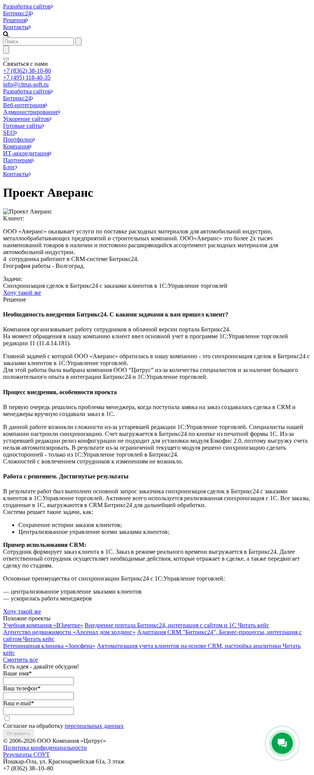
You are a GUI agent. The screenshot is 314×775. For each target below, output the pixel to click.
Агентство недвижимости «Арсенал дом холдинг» (69, 632)
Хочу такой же (22, 292)
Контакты (16, 27)
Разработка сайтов (27, 6)
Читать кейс (253, 625)
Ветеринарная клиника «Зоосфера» (49, 646)
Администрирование (30, 112)
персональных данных (94, 726)
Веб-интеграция (24, 105)
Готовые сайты (22, 125)
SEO (9, 132)
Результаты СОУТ (26, 754)
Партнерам (17, 160)
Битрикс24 (17, 13)
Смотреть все (20, 659)
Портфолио (18, 139)
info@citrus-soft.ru (26, 84)
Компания (16, 146)
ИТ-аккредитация (26, 153)
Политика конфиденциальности (45, 747)
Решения (14, 20)
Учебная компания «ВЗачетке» (43, 625)
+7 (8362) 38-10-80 (27, 70)
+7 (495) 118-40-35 (27, 77)
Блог (9, 167)
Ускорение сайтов (26, 119)
